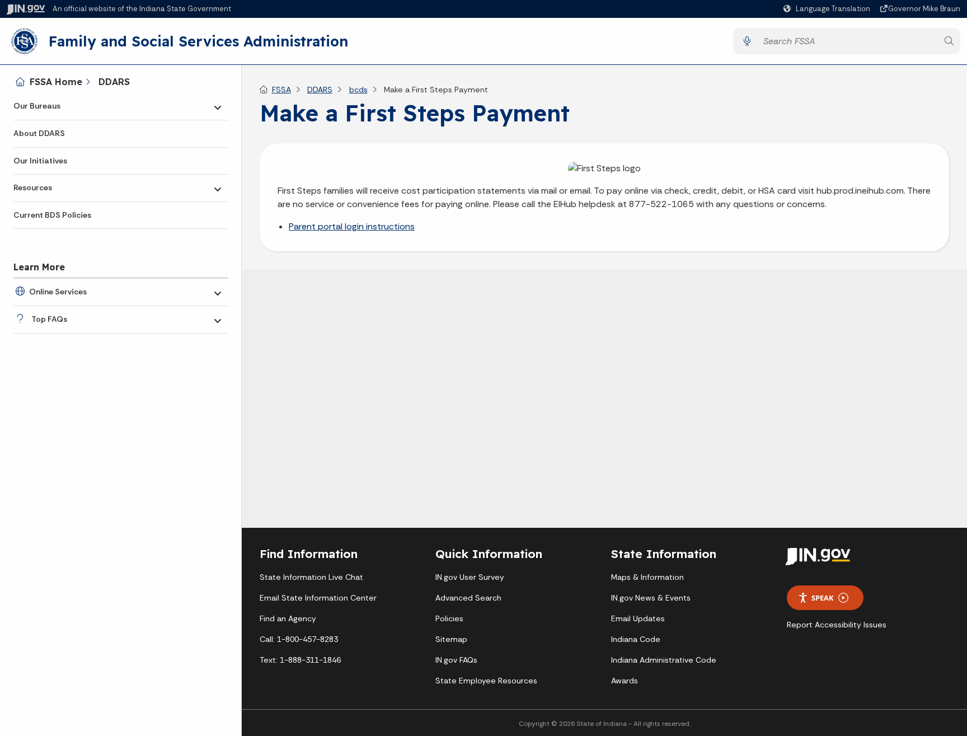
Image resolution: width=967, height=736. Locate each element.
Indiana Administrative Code (663, 660)
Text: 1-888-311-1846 (300, 660)
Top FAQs (49, 319)
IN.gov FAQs (456, 660)
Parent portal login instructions (352, 226)
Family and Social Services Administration (198, 41)
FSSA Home (56, 81)
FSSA (281, 90)
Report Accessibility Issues (836, 625)
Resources (32, 187)
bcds (358, 90)
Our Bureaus (36, 106)
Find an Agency (288, 618)
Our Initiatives (40, 161)
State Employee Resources (486, 681)
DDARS (114, 81)
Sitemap (451, 639)
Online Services (58, 292)
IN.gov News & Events (651, 598)
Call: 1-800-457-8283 (299, 639)
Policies (449, 618)
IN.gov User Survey (469, 577)
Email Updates (638, 618)
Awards (624, 681)
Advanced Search (468, 598)
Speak (822, 598)
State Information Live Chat (311, 577)
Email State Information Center (318, 598)
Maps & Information (647, 577)
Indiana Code (635, 639)
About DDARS (39, 133)
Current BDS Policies (52, 215)
